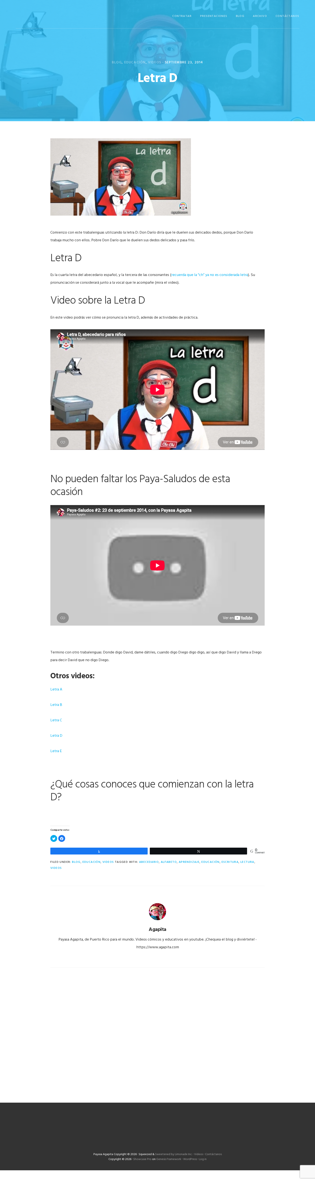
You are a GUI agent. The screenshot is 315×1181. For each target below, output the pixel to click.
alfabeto (169, 862)
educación (210, 862)
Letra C (56, 720)
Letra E (56, 751)
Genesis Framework (168, 1159)
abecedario (149, 862)
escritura (230, 862)
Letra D (56, 736)
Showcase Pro (142, 1159)
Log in (203, 1159)
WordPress (190, 1159)
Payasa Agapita (37, 15)
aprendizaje (189, 862)
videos (56, 868)
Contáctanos (213, 1154)
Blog (117, 62)
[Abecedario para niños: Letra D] (120, 217)
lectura (247, 862)
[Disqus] (157, 1029)
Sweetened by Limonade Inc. (173, 1154)
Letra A (56, 689)
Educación (135, 62)
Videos (154, 62)
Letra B (56, 705)
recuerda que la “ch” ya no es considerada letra (209, 275)
